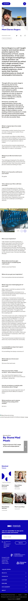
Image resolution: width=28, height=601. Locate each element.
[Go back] (3, 26)
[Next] (25, 231)
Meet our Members (7, 38)
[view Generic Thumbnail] (7, 480)
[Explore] (25, 447)
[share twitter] (16, 35)
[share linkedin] (21, 35)
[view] (20, 480)
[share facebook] (25, 35)
